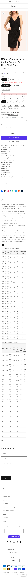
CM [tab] (6, 245)
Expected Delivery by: (6, 112)
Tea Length (16, 85)
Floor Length (6, 89)
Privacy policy (21, 572)
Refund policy (14, 572)
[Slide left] (10, 54)
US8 (4, 105)
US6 (22, 101)
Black (4, 79)
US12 (16, 105)
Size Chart (5, 503)
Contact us (6, 517)
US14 (23, 105)
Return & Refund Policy (9, 507)
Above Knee (6, 85)
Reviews (5, 521)
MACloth (8, 572)
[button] (3, 6)
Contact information (19, 574)
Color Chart (6, 500)
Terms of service (10, 574)
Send (6, 478)
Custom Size (12, 108)
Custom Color (13, 79)
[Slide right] (17, 54)
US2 (10, 101)
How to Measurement (8, 510)
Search (5, 514)
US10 (10, 105)
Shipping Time (6, 496)
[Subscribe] (21, 531)
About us (5, 493)
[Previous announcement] (3, 1)
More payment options (14, 141)
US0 (4, 101)
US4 (16, 101)
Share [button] (4, 187)
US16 (4, 108)
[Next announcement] (25, 1)
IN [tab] (3, 245)
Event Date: (4, 114)
